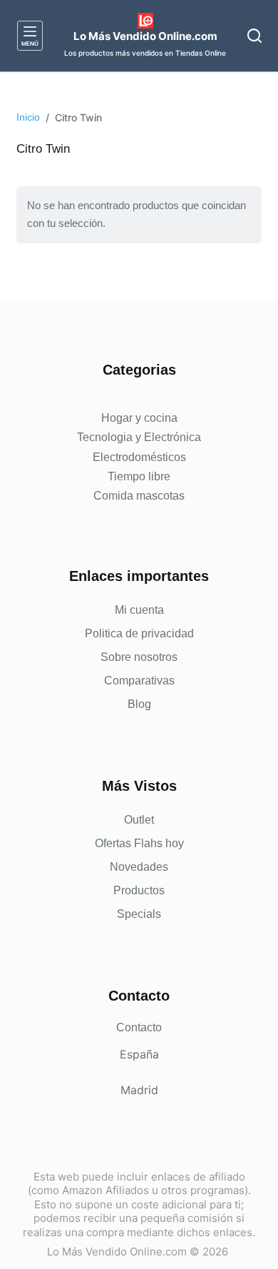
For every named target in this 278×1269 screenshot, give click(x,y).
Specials (139, 914)
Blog (139, 704)
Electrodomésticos (139, 457)
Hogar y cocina (139, 418)
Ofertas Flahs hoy (139, 843)
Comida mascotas (139, 496)
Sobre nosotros (139, 657)
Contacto (139, 1027)
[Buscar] (254, 36)
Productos (139, 890)
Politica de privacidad (139, 633)
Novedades (139, 867)
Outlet (139, 820)
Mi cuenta (139, 610)
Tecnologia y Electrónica (139, 437)
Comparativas (139, 680)
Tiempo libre (139, 476)
